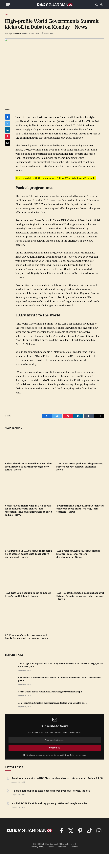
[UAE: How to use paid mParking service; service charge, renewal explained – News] (80, 446)
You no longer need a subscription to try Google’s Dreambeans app (50, 691)
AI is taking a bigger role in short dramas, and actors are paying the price (52, 703)
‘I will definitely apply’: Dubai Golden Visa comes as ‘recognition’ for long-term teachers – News (80, 508)
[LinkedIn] (7, 130)
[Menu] (8, 4)
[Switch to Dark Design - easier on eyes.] (101, 4)
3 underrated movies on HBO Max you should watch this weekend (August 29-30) (57, 778)
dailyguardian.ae (14, 33)
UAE (6, 15)
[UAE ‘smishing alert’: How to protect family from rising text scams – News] (29, 617)
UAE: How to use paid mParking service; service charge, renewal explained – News (79, 466)
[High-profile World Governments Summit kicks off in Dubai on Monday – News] (54, 70)
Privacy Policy (69, 755)
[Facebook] (7, 117)
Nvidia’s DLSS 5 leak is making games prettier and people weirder (49, 803)
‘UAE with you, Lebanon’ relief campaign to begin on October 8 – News (28, 594)
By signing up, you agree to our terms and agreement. (56, 755)
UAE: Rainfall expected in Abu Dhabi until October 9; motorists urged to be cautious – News (80, 596)
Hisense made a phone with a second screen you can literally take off (51, 790)
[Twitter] (7, 123)
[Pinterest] (7, 136)
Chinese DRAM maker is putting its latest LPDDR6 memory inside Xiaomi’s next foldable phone (59, 679)
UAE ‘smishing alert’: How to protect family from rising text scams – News (26, 637)
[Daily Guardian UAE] (54, 4)
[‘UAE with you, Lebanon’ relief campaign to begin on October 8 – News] (29, 575)
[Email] (7, 143)
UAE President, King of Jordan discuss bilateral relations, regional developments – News (78, 553)
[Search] (96, 4)
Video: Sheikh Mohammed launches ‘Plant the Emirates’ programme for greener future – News (29, 466)
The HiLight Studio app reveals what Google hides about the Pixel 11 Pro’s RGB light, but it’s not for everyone (60, 665)
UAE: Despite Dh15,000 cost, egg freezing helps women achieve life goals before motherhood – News (28, 553)
